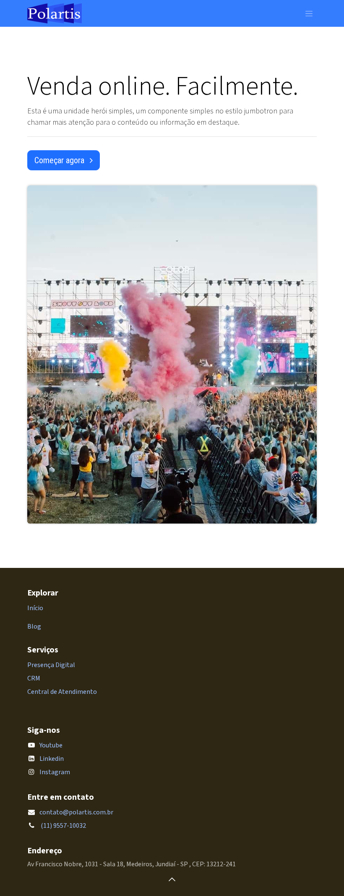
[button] (172, 879)
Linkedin (51, 758)
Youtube (51, 745)
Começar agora (60, 160)
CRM (33, 678)
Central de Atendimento (62, 691)
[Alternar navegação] (309, 13)
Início (35, 608)
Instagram (54, 772)
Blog (34, 626)
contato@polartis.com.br (76, 812)
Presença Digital (51, 665)
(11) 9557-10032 (62, 825)
